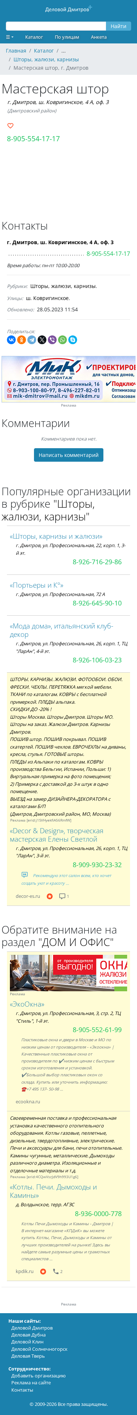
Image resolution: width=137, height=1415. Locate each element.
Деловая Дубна (28, 1334)
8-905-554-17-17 (33, 138)
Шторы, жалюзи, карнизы (63, 285)
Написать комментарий (69, 454)
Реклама (68, 405)
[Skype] (72, 339)
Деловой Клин (27, 1341)
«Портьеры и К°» (36, 585)
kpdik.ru (25, 1271)
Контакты (22, 1390)
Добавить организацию (38, 1375)
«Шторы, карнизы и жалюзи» (56, 536)
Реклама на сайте (31, 1382)
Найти (118, 26)
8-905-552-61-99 (97, 1029)
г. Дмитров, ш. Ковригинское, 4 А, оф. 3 (58, 102)
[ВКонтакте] (11, 339)
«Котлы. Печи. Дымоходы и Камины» (53, 1191)
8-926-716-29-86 (97, 561)
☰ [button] (8, 37)
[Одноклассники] (21, 339)
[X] (42, 339)
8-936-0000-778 (98, 1213)
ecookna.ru (28, 1101)
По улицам (67, 37)
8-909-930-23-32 (97, 864)
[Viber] (52, 339)
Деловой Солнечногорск (39, 1349)
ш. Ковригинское (47, 298)
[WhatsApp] (62, 339)
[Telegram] (31, 339)
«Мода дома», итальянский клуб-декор (61, 630)
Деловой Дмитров (32, 1327)
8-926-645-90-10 (97, 603)
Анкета (99, 37)
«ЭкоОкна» (27, 1004)
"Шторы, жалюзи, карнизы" (48, 509)
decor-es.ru (28, 896)
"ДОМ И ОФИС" (76, 942)
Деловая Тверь (28, 1356)
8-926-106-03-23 (97, 659)
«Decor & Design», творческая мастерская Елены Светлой (56, 835)
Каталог (34, 37)
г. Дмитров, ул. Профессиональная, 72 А (60, 594)
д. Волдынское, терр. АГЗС (45, 1204)
